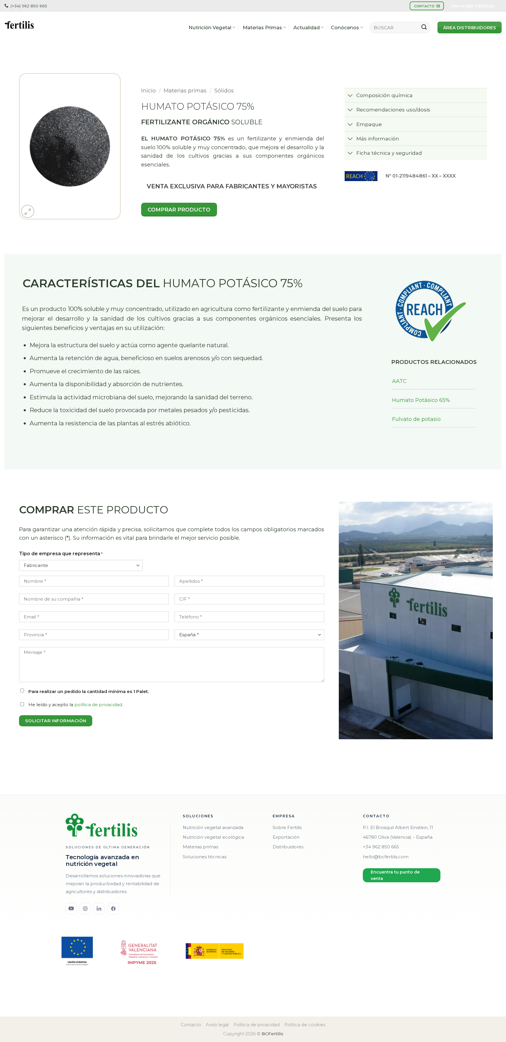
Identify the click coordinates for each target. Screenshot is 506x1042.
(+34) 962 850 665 (29, 6)
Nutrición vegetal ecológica (213, 837)
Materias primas (185, 90)
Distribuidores (288, 847)
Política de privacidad (256, 1024)
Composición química (384, 95)
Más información (377, 138)
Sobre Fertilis (287, 827)
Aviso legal (217, 1024)
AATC (399, 381)
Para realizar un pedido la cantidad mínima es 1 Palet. (88, 691)
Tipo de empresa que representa (60, 553)
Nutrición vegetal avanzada (213, 827)
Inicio (148, 90)
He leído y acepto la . (75, 704)
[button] (27, 211)
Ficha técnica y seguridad (389, 153)
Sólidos (224, 90)
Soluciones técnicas (204, 856)
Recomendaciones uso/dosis (393, 109)
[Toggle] (350, 96)
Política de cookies (304, 1024)
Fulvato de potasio (416, 419)
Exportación (286, 837)
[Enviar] (424, 27)
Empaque (369, 124)
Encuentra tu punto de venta (395, 875)
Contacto (191, 1024)
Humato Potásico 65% (421, 400)
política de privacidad (98, 704)
